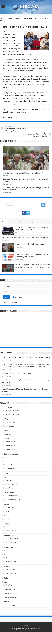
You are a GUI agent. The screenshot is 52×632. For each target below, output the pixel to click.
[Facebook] (24, 213)
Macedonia (8, 520)
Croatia (6, 458)
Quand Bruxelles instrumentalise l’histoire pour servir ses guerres (25, 237)
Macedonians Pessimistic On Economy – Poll (16, 128)
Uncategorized (9, 605)
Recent (4, 222)
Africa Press (10, 426)
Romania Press (11, 573)
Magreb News (11, 527)
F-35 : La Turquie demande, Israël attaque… (31, 244)
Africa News (10, 422)
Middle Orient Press (13, 542)
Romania (7, 566)
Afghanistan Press (12, 414)
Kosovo (6, 516)
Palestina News (11, 558)
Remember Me (19, 297)
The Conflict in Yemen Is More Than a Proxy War (24, 173)
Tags (32, 222)
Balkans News (11, 449)
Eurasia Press (10, 469)
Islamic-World (9, 493)
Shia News (9, 585)
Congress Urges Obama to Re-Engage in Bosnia (35, 134)
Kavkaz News (10, 507)
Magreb (7, 524)
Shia (5, 582)
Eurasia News (10, 465)
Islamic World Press (13, 500)
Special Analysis (9, 594)
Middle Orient (9, 535)
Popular (13, 222)
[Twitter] (28, 213)
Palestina (7, 555)
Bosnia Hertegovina (11, 454)
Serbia (6, 578)
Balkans (10, 18)
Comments (23, 222)
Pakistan (7, 551)
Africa (6, 419)
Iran (5, 477)
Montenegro (8, 547)
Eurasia (6, 462)
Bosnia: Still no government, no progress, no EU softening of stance (26, 357)
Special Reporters (10, 598)
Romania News (11, 569)
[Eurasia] (26, 7)
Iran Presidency (11, 484)
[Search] (43, 205)
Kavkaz (6, 504)
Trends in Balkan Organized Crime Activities (17, 373)
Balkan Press (10, 445)
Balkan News (19, 18)
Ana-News (7, 435)
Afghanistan (8, 407)
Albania (6, 431)
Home (4, 18)
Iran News (9, 480)
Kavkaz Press (10, 511)
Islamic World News (13, 496)
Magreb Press (11, 531)
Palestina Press (11, 562)
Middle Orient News (13, 538)
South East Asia (9, 590)
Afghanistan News (12, 411)
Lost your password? (10, 302)
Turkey (6, 601)
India (6, 473)
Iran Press (9, 488)
